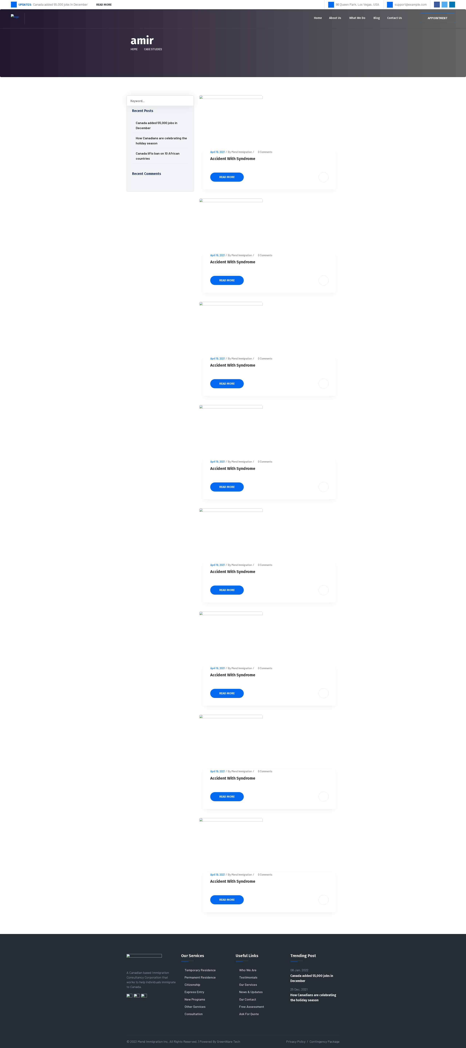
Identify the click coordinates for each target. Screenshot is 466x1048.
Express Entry (194, 992)
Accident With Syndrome (232, 158)
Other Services (195, 1007)
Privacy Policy (295, 1041)
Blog (377, 18)
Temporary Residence (200, 970)
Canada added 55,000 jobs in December (156, 125)
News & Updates (251, 992)
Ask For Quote (249, 1014)
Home (318, 18)
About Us (335, 18)
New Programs (195, 999)
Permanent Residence (200, 977)
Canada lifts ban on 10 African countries (157, 155)
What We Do (357, 18)
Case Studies (153, 49)
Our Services (248, 985)
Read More (104, 4)
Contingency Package (324, 1041)
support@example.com (411, 4)
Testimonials (248, 977)
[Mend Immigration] (15, 18)
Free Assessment (251, 1007)
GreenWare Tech (228, 1041)
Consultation (194, 1014)
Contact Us (394, 18)
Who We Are (247, 970)
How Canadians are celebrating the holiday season (161, 140)
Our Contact (247, 999)
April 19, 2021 (217, 151)
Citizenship (192, 985)
